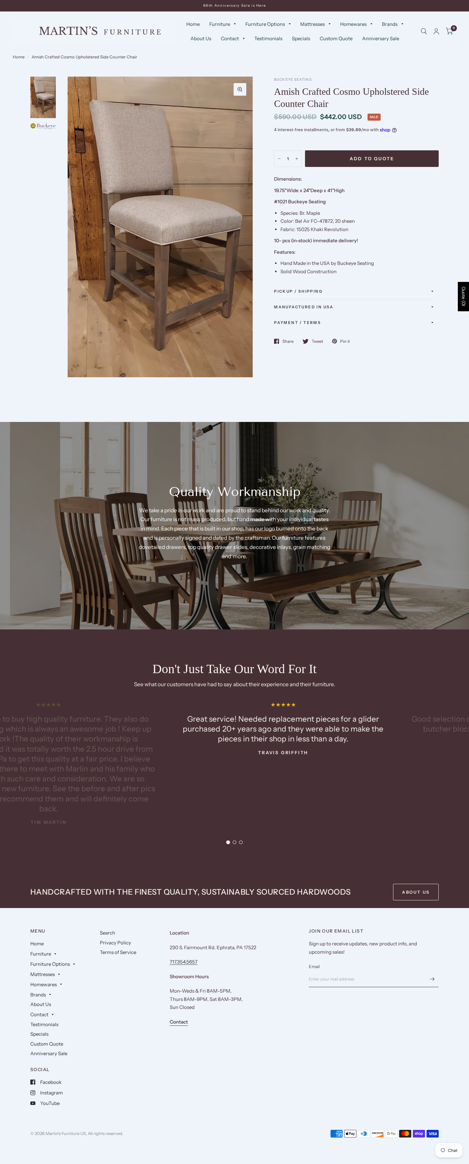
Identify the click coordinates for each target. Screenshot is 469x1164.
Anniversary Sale (380, 38)
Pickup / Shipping (298, 291)
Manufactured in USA (304, 306)
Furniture (219, 24)
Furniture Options (265, 24)
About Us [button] (416, 892)
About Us (200, 38)
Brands (390, 24)
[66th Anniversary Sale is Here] (234, 6)
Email (314, 966)
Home (193, 24)
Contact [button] (179, 1022)
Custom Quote (336, 38)
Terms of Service (118, 952)
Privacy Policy (115, 943)
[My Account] (436, 31)
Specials (301, 38)
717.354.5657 (183, 962)
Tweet (317, 341)
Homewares (353, 24)
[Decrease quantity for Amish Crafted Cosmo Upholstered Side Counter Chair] (279, 159)
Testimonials (268, 38)
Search (107, 933)
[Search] (424, 31)
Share (288, 341)
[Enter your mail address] (432, 979)
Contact (230, 38)
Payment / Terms (297, 322)
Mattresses (312, 24)
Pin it (345, 341)
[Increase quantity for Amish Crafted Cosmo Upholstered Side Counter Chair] (297, 159)
